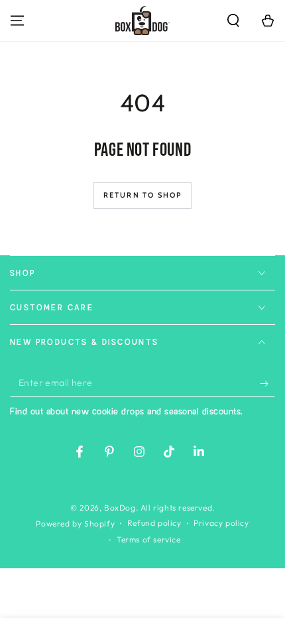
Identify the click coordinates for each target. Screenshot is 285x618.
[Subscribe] (267, 383)
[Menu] (17, 20)
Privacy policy (221, 523)
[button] (233, 20)
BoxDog (120, 508)
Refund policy (154, 523)
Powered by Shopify (75, 523)
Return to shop (142, 195)
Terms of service (149, 539)
